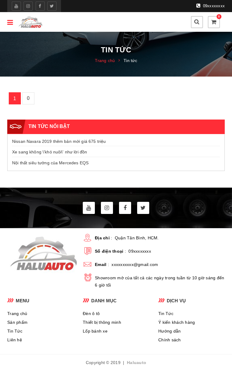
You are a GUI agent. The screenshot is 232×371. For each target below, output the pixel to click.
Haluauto (136, 362)
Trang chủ (17, 313)
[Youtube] (16, 6)
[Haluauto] (30, 22)
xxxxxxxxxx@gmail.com (134, 264)
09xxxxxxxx (213, 6)
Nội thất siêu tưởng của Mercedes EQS (50, 162)
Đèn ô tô (91, 313)
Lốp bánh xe (95, 331)
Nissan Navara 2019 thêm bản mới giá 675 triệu (59, 141)
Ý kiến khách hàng (176, 322)
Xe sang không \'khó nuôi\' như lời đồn (49, 151)
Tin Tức (14, 331)
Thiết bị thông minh (102, 322)
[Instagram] (28, 6)
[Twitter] (51, 6)
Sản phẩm (17, 322)
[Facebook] (40, 6)
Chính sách (169, 339)
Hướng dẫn (169, 331)
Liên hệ (14, 339)
